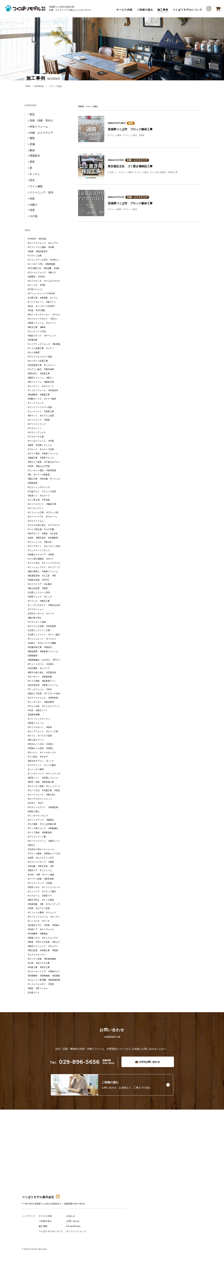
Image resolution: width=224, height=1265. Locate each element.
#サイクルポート (36, 727)
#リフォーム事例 (36, 912)
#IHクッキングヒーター (39, 314)
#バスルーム (34, 895)
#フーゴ (50, 613)
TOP (27, 86)
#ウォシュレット (36, 639)
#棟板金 (44, 933)
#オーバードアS (35, 516)
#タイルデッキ (35, 281)
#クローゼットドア (37, 971)
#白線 (30, 310)
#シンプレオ (34, 921)
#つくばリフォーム (37, 441)
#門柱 (43, 285)
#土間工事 (32, 298)
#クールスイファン (51, 706)
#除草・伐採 (34, 782)
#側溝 (30, 251)
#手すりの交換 (43, 942)
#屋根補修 (50, 264)
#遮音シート (54, 841)
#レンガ (48, 596)
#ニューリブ (34, 891)
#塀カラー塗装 (35, 462)
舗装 (32, 138)
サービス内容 (124, 10)
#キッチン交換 (35, 959)
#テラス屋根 (34, 681)
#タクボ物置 (34, 352)
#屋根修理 (32, 655)
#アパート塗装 (35, 879)
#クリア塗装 (34, 832)
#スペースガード (36, 504)
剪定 (32, 114)
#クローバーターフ (37, 862)
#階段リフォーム (36, 378)
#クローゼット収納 (37, 622)
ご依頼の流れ (145, 10)
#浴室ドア (47, 895)
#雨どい (50, 378)
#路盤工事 (45, 394)
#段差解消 (32, 394)
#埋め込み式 (54, 605)
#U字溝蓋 (40, 310)
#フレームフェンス (37, 272)
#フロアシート (35, 765)
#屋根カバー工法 (52, 853)
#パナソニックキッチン (39, 719)
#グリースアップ (36, 820)
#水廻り (31, 643)
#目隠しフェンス (50, 778)
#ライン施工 (54, 634)
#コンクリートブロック (39, 550)
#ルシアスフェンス (37, 243)
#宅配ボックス (35, 399)
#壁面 (47, 420)
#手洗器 (46, 500)
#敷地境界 (32, 651)
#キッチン (55, 917)
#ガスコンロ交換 (36, 626)
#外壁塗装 (51, 626)
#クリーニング (35, 420)
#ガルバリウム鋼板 (47, 643)
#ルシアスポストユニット (40, 799)
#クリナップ (54, 567)
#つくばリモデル (52, 281)
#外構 (51, 247)
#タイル (31, 735)
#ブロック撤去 (130, 135)
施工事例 (163, 10)
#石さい (54, 319)
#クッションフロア (37, 567)
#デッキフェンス (36, 689)
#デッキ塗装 (48, 900)
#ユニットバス (35, 542)
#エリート (51, 323)
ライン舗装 (36, 186)
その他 (33, 216)
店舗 (32, 144)
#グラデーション (36, 609)
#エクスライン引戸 (45, 858)
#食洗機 (47, 268)
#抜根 (30, 988)
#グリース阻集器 (42, 474)
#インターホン (35, 702)
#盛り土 (52, 272)
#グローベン (51, 516)
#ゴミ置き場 (34, 500)
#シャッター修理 (36, 769)
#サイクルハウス (50, 938)
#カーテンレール (36, 794)
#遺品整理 (49, 702)
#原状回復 (51, 470)
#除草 (49, 727)
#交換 (51, 984)
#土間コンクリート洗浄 (39, 592)
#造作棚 (44, 479)
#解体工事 (49, 382)
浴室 (32, 209)
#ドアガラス (54, 525)
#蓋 (41, 904)
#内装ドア (32, 929)
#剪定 (57, 790)
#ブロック (32, 449)
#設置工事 (45, 373)
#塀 (38, 874)
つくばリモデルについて (187, 10)
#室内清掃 (49, 369)
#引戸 (40, 803)
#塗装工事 (49, 411)
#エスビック (48, 386)
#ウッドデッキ (53, 773)
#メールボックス (48, 752)
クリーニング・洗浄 (41, 192)
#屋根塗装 (32, 483)
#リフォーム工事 (36, 512)
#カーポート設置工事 (38, 361)
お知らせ (70, 1216)
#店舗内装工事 (35, 647)
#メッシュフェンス (51, 887)
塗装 (32, 161)
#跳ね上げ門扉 (43, 466)
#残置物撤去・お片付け (39, 660)
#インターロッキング (38, 815)
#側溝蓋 (44, 298)
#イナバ (50, 348)
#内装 (47, 925)
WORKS (39, 86)
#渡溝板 (56, 975)
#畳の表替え (34, 571)
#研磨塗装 (47, 832)
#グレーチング (53, 904)
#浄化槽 (31, 866)
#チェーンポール (36, 664)
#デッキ (46, 921)
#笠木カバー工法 (36, 744)
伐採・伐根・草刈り (41, 120)
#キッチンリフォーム (38, 917)
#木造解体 (32, 933)
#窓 (52, 866)
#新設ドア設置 (35, 693)
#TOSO (41, 276)
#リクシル (32, 601)
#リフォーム (46, 870)
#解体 (43, 327)
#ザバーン (32, 752)
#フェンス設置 (49, 491)
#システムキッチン (37, 954)
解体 (130, 123)
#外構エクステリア (37, 554)
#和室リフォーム (36, 323)
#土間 (30, 963)
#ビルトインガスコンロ (39, 487)
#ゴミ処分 (32, 756)
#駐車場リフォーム (49, 651)
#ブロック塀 (52, 512)
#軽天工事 (32, 327)
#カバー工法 (34, 790)
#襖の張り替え (35, 618)
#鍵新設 (50, 820)
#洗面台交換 (34, 580)
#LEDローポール (36, 613)
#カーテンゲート (36, 508)
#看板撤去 (53, 828)
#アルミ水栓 (34, 706)
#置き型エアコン (36, 761)
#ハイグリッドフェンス (39, 344)
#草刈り (31, 845)
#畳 (54, 575)
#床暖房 (31, 276)
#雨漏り (56, 925)
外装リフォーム (39, 126)
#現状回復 (32, 904)
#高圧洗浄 (41, 538)
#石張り (50, 744)
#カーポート (34, 676)
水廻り (33, 204)
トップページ (28, 1216)
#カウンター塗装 (36, 786)
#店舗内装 (32, 340)
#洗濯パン (32, 495)
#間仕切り (32, 373)
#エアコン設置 (47, 415)
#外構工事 (45, 950)
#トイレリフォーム (37, 390)
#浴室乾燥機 (34, 714)
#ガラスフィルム (36, 521)
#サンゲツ (53, 946)
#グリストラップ (36, 883)
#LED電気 (32, 668)
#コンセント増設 (36, 470)
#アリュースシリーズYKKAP (41, 293)
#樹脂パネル (34, 938)
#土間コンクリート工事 (39, 630)
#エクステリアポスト (38, 319)
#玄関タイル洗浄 (36, 748)
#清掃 (30, 858)
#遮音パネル (34, 887)
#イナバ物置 (50, 399)
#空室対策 (51, 672)
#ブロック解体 (115, 135)
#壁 (29, 474)
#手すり (56, 660)
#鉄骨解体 (32, 975)
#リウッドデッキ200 (37, 260)
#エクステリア (35, 584)
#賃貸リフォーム (36, 723)
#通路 (141, 135)
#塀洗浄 (48, 647)
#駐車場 (56, 344)
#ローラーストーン (37, 841)
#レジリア (45, 668)
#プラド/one (34, 563)
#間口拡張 (32, 950)
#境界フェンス (35, 596)
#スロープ (45, 495)
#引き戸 (44, 756)
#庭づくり (51, 302)
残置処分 (35, 155)
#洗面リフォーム (50, 453)
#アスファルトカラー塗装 (40, 356)
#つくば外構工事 (48, 824)
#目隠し (50, 748)
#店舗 (49, 883)
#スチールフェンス (37, 698)
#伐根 (56, 268)
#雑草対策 (53, 698)
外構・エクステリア (137, 160)
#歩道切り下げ (35, 925)
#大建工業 (47, 790)
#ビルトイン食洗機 (37, 980)
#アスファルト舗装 (37, 247)
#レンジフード (53, 786)
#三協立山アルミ (52, 462)
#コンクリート (35, 411)
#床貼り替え (34, 811)
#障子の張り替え (36, 672)
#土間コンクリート (37, 634)
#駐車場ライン (49, 681)
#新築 (30, 942)
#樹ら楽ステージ (36, 740)
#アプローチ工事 (36, 436)
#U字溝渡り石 (34, 268)
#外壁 (30, 466)
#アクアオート (35, 546)
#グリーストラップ (37, 424)
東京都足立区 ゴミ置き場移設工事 (130, 166)
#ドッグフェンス (36, 403)
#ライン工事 (52, 731)
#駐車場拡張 (54, 980)
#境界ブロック (47, 458)
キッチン (35, 173)
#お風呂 (48, 584)
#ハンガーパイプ (36, 773)
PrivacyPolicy (73, 1226)
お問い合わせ (149, 1061)
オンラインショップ (76, 1231)
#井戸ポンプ (34, 533)
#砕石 (30, 306)
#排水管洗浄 (34, 685)
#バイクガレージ (36, 302)
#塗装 (45, 533)
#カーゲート (34, 386)
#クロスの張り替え (37, 525)
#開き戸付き (34, 900)
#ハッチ (50, 761)
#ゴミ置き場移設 (158, 172)
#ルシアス (53, 243)
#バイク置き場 (35, 529)
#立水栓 (54, 533)
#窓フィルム (42, 988)
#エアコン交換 (43, 908)
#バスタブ (51, 639)
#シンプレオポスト (37, 605)
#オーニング (50, 335)
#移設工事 (173, 172)
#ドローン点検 (35, 255)
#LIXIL (31, 874)
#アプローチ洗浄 (52, 693)
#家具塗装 (49, 879)
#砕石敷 (42, 239)
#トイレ (54, 298)
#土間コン (112, 172)
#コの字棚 (49, 529)
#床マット (32, 415)
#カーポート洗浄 (52, 546)
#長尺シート (42, 710)
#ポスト (50, 559)
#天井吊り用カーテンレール (41, 849)
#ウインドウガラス (51, 563)
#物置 (30, 445)
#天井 (30, 710)
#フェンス (51, 912)
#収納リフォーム (50, 571)
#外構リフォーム (44, 445)
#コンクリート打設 (37, 331)
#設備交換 (53, 807)
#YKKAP (32, 239)
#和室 (51, 554)
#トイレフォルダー (37, 984)
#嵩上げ (56, 942)
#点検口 (50, 664)
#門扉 (51, 441)
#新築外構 (47, 676)
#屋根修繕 (45, 975)
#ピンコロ (32, 285)
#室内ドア (32, 870)
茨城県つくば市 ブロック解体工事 (130, 129)
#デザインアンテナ (37, 432)
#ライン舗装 (48, 874)
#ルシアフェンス (36, 731)
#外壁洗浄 (53, 390)
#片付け (31, 803)
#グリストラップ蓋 (37, 836)
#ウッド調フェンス (37, 828)
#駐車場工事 (48, 782)
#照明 (45, 588)
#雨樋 (55, 950)
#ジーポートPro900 (45, 306)
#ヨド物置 (32, 824)
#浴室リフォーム (50, 685)
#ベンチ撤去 (50, 765)
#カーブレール (47, 929)
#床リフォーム (35, 382)
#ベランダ (55, 479)
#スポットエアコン (37, 807)
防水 (32, 180)
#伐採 (30, 538)
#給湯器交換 (34, 575)
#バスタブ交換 (45, 735)
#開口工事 (32, 479)
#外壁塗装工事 (35, 365)
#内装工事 (32, 967)
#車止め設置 (34, 588)
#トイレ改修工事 (36, 348)
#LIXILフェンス (35, 289)
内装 (32, 198)
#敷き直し (51, 794)
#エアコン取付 (35, 369)
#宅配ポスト (54, 971)
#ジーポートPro (35, 264)
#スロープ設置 (47, 449)
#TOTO (45, 580)
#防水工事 (45, 967)
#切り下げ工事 (43, 963)
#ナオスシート (35, 428)
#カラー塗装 (34, 453)
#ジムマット (50, 365)
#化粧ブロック (35, 335)
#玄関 (30, 908)
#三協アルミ (34, 491)
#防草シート (34, 778)
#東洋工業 (43, 866)
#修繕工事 (51, 504)
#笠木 (49, 689)
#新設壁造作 (42, 251)
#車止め (48, 542)
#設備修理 (53, 538)
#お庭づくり (34, 992)
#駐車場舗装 (50, 959)
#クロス (56, 314)
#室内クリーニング (37, 946)
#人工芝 (46, 575)
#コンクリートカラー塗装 (40, 407)
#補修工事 (32, 458)
